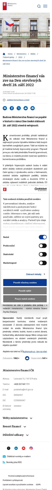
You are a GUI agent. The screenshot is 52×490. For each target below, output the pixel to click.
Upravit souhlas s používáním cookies (18, 484)
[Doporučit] (26, 108)
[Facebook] (12, 108)
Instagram (31, 448)
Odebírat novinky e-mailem (19, 456)
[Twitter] (19, 108)
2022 (20, 57)
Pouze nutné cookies (25, 299)
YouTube (23, 448)
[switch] (43, 246)
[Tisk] (33, 108)
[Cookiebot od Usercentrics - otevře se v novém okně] (35, 189)
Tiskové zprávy (8, 57)
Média (33, 54)
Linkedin (16, 448)
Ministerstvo (21, 54)
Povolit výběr (25, 290)
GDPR (38, 484)
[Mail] (5, 108)
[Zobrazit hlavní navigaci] (45, 6)
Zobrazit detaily (33, 274)
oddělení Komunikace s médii (18, 100)
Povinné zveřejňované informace (21, 476)
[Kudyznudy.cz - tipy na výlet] (34, 351)
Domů (10, 54)
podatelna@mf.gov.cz (23, 389)
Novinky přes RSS (14, 462)
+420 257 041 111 (22, 384)
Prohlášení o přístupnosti (13, 480)
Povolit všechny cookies (25, 282)
